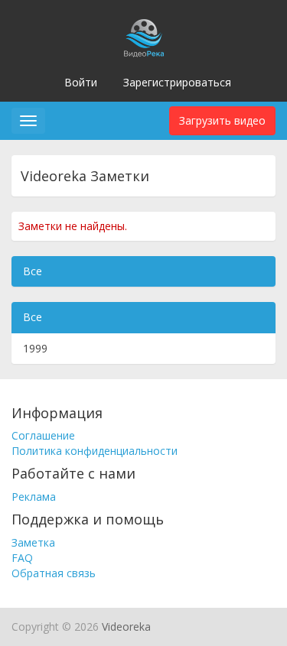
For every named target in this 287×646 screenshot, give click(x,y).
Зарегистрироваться (177, 82)
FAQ (22, 557)
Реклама (33, 496)
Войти (80, 82)
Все (32, 271)
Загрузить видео (222, 120)
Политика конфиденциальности (94, 450)
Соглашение (43, 435)
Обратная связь (53, 573)
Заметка (33, 542)
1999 (35, 348)
